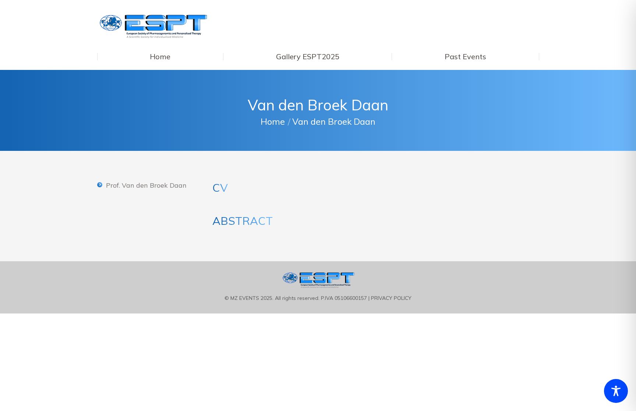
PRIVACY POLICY (391, 298)
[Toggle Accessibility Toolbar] (616, 391)
